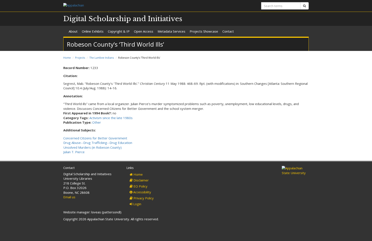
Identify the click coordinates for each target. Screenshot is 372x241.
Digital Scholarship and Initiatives (122, 18)
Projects (80, 58)
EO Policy (140, 186)
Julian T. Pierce (74, 152)
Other (96, 122)
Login (136, 204)
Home (67, 58)
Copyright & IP (119, 31)
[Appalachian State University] (123, 5)
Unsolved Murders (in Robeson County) (92, 147)
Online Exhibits (93, 31)
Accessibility (141, 192)
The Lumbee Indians (101, 58)
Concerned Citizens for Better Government (95, 138)
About (73, 31)
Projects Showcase (204, 31)
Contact (228, 31)
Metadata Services (171, 31)
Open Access (143, 31)
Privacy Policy (143, 198)
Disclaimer (141, 180)
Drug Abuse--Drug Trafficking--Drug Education (97, 142)
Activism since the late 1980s (111, 118)
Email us (69, 197)
